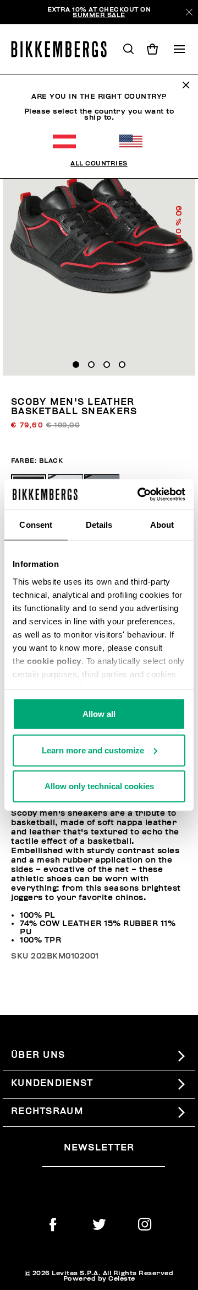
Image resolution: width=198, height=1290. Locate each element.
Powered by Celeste (99, 1278)
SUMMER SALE (99, 15)
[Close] (189, 12)
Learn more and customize (93, 749)
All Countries (99, 163)
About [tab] (162, 524)
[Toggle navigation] (179, 49)
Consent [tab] (35, 524)
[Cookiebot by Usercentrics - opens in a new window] (139, 494)
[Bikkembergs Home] (64, 49)
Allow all (99, 714)
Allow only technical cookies (99, 786)
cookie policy (54, 660)
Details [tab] (99, 524)
